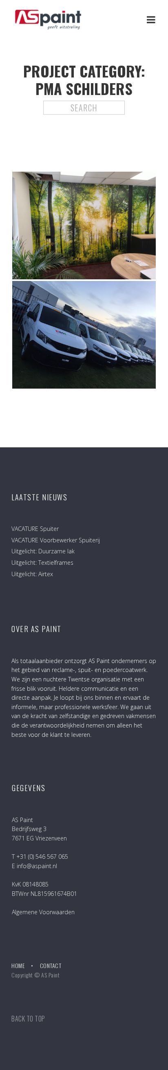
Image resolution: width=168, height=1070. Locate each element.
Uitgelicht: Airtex (32, 574)
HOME (17, 965)
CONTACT (51, 965)
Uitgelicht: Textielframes (42, 562)
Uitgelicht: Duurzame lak (43, 551)
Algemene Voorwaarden (43, 912)
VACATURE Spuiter (35, 529)
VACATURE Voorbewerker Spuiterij (55, 540)
